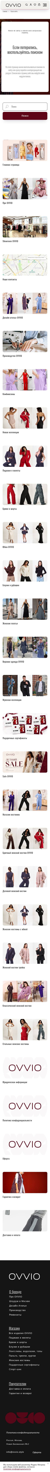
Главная (5, 11)
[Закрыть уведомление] (48, 1463)
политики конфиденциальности (17, 1469)
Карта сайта (14, 11)
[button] (26, 4)
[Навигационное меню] (45, 5)
